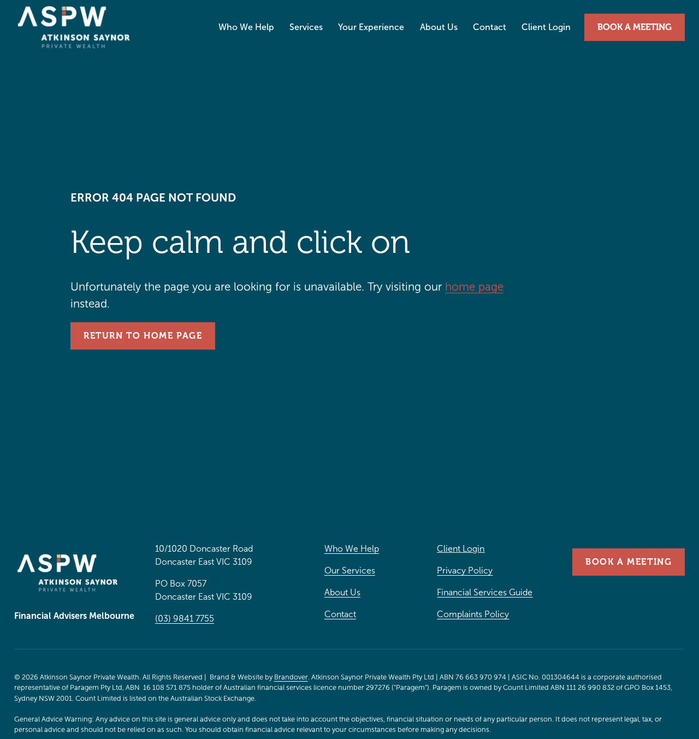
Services (306, 27)
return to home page (143, 336)
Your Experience (371, 27)
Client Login (546, 27)
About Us (439, 27)
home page (474, 287)
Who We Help (246, 27)
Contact (489, 27)
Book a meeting (634, 27)
